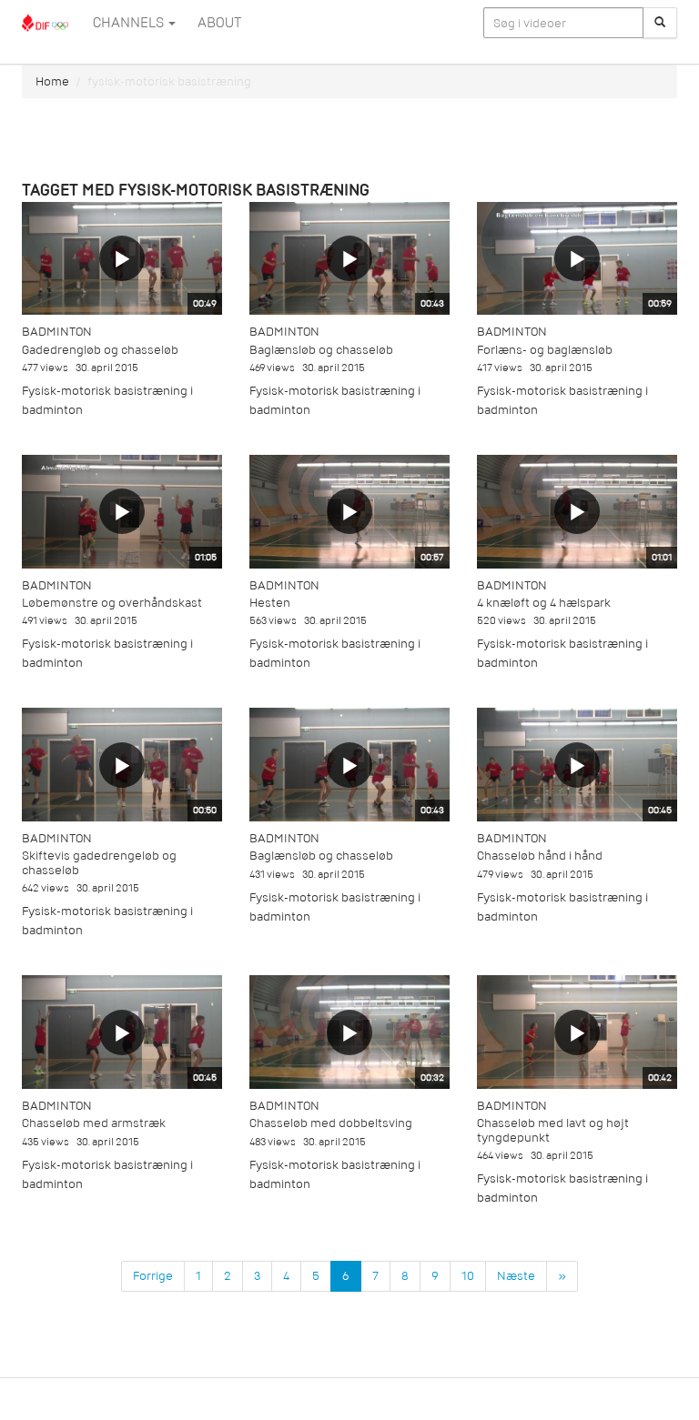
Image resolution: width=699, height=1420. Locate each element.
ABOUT (219, 23)
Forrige (153, 1275)
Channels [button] (130, 23)
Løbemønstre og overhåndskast (112, 602)
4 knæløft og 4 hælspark (544, 602)
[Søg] (660, 22)
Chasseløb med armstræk (94, 1123)
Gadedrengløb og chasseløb (100, 349)
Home (52, 81)
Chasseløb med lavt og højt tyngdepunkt (553, 1129)
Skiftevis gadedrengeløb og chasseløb (99, 862)
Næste (516, 1275)
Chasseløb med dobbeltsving (330, 1123)
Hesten (269, 602)
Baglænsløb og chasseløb (321, 349)
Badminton (57, 331)
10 (467, 1275)
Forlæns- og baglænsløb (545, 349)
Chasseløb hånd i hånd (540, 855)
